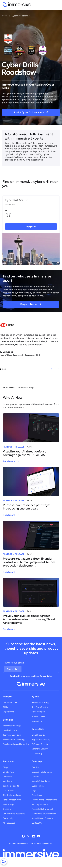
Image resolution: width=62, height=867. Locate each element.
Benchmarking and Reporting (16, 744)
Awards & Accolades (41, 781)
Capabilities (8, 711)
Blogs (5, 767)
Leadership (37, 721)
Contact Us (37, 823)
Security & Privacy (40, 804)
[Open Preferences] (4, 861)
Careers (35, 776)
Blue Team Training (40, 702)
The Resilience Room (12, 795)
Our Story (36, 767)
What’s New (8, 772)
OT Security (37, 753)
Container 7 (8, 776)
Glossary (7, 809)
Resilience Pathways (12, 725)
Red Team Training (40, 707)
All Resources (9, 823)
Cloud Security (38, 735)
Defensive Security (40, 748)
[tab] (9, 387)
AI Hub (6, 707)
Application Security (41, 739)
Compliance (37, 795)
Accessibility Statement (42, 809)
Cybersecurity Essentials (14, 813)
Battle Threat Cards (12, 799)
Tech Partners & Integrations (44, 799)
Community (8, 818)
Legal (34, 790)
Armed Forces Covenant (42, 818)
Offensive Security (40, 744)
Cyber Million (38, 785)
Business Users (38, 716)
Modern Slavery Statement (44, 813)
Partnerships (8, 804)
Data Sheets (8, 790)
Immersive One (10, 702)
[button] (56, 4)
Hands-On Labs (10, 730)
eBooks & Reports (11, 785)
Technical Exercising (11, 735)
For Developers (38, 711)
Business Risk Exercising (13, 739)
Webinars (7, 781)
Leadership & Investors (42, 772)
